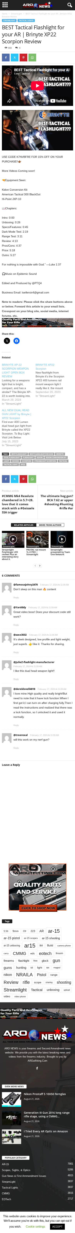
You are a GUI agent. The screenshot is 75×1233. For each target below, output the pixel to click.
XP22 (23, 464)
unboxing (53, 989)
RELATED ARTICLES (23, 525)
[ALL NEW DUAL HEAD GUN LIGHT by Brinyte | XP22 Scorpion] (19, 427)
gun (56, 960)
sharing (49, 982)
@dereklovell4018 (24, 689)
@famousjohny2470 (25, 584)
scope (37, 982)
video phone (20, 996)
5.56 (6, 931)
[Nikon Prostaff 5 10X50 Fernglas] (11, 1099)
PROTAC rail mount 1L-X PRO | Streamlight (36, 552)
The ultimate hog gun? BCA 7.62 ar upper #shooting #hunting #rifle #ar (57, 502)
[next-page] (40, 566)
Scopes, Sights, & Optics (16, 1170)
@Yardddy (19, 607)
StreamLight (16, 13)
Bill (41, 945)
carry (6, 953)
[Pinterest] (23, 57)
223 (33, 931)
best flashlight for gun (41, 454)
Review (15, 461)
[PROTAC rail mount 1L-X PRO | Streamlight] (37, 539)
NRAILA (24, 974)
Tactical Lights (26, 20)
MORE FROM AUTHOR (50, 525)
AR (41, 931)
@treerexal (20, 735)
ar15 (29, 945)
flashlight (28, 457)
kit (32, 967)
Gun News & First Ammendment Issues (24, 1176)
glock (45, 960)
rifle (26, 982)
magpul (56, 967)
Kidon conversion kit (56, 457)
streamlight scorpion (45, 461)
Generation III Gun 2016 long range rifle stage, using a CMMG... (47, 1114)
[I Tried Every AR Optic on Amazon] (11, 1136)
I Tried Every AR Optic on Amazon (46, 1131)
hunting (21, 967)
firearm (59, 953)
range (54, 974)
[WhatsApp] (32, 57)
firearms (9, 960)
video (7, 996)
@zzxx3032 (20, 634)
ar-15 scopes (31, 938)
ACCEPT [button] (57, 1226)
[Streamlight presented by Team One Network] (62, 539)
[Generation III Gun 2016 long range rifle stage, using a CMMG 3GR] (11, 1118)
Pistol (41, 975)
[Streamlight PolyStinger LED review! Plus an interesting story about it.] (13, 539)
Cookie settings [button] (35, 1226)
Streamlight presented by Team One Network (60, 552)
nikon (8, 975)
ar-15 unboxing (12, 945)
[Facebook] (6, 57)
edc (32, 953)
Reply (16, 597)
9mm (15, 931)
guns (8, 968)
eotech (45, 953)
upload (67, 990)
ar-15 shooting (51, 938)
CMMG (19, 953)
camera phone (64, 945)
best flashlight (19, 454)
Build (50, 945)
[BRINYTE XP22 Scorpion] (52, 380)
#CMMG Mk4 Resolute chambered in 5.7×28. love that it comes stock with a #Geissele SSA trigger (18, 504)
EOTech (6, 1199)
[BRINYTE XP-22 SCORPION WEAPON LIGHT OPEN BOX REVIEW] (19, 384)
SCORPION (26, 461)
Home (4, 13)
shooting (64, 982)
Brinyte (60, 454)
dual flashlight (12, 457)
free (35, 960)
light (6, 461)
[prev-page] (35, 566)
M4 (47, 968)
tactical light (11, 464)
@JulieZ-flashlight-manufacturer (33, 662)
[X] (14, 57)
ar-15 (54, 931)
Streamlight (15, 989)
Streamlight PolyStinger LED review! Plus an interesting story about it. (10, 554)
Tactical (63, 461)
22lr (24, 931)
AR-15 (5, 1164)
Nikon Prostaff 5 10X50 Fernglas (45, 1094)
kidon (39, 457)
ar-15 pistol (12, 938)
